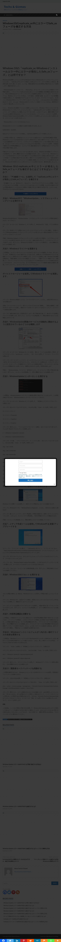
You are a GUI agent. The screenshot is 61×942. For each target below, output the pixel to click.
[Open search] (57, 15)
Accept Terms (23, 472)
